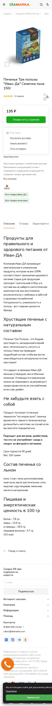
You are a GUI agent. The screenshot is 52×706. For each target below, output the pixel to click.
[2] (6, 96)
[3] (8, 96)
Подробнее (11, 691)
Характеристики (42, 223)
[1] (4, 96)
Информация (11, 610)
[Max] (13, 640)
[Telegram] (19, 640)
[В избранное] (44, 95)
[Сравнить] (44, 99)
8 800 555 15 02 (12, 627)
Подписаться (26, 591)
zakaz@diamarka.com (14, 631)
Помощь (8, 616)
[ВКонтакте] (6, 640)
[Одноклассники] (25, 640)
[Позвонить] (47, 4)
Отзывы (23, 223)
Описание (9, 223)
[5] (12, 96)
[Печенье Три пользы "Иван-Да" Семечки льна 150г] (26, 45)
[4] (10, 96)
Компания (9, 604)
